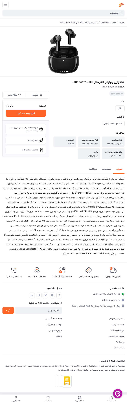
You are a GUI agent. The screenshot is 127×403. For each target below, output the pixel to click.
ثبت (8, 310)
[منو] (5, 5)
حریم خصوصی (55, 330)
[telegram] (39, 295)
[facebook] (59, 295)
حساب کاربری (118, 324)
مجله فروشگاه (118, 330)
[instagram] (52, 295)
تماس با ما (119, 347)
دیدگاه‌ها (93, 169)
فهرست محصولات (108, 22)
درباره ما (120, 341)
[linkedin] (32, 295)
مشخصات (106, 169)
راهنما (59, 336)
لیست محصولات (117, 336)
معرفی (119, 169)
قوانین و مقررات (54, 324)
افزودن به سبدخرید (26, 113)
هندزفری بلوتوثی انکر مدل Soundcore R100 (79, 22)
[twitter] (45, 295)
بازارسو (122, 22)
